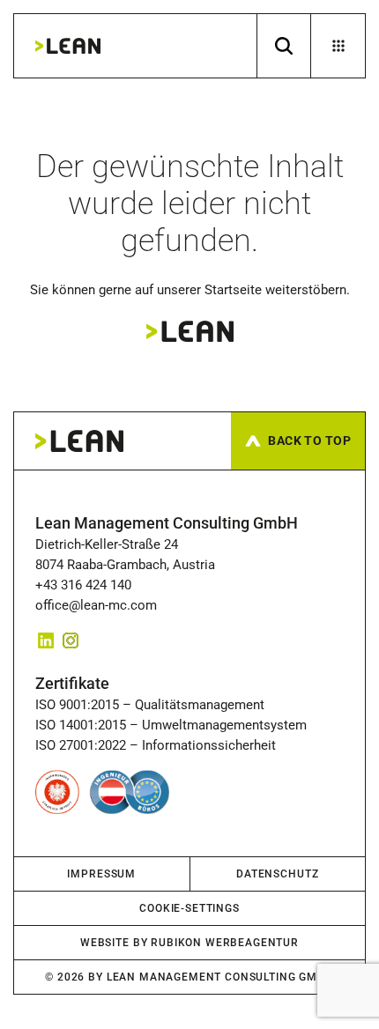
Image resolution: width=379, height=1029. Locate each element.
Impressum (101, 874)
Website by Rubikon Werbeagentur (189, 942)
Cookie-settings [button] (189, 908)
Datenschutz (277, 874)
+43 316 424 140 (86, 585)
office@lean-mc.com (96, 605)
